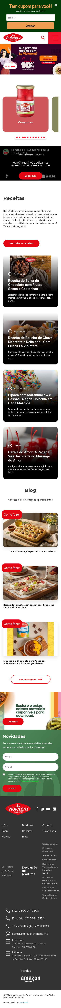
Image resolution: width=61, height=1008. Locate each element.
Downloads (49, 831)
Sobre (5, 831)
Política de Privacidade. (30, 781)
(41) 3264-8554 (34, 918)
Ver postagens (27, 679)
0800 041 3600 (29, 910)
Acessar (13, 721)
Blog (25, 836)
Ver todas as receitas (21, 243)
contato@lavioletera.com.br (31, 933)
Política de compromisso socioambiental (49, 880)
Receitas (27, 831)
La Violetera (7, 866)
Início (5, 825)
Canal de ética (49, 859)
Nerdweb (24, 1002)
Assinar (30, 25)
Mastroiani (7, 875)
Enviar (12, 788)
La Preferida (8, 871)
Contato (47, 825)
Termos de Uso (49, 855)
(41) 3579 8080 (39, 926)
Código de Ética (50, 844)
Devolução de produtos (29, 871)
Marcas (6, 836)
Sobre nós (30, 176)
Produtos (27, 825)
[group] (26, 114)
